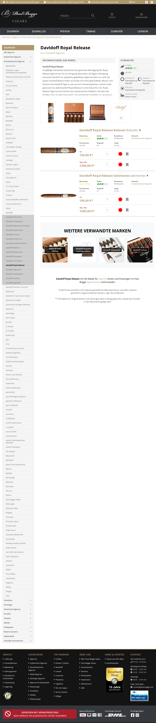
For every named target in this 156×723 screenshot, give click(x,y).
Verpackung (9, 682)
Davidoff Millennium (111, 250)
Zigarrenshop (93, 282)
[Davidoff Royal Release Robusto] (58, 150)
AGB (82, 688)
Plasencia (59, 679)
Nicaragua (8, 605)
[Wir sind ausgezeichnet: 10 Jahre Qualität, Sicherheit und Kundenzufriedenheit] (115, 680)
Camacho (59, 675)
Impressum (85, 679)
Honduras (8, 600)
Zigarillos (39, 31)
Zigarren (13, 31)
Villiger (58, 696)
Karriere (84, 671)
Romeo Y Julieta (62, 663)
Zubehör (117, 31)
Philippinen (8, 627)
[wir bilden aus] (140, 694)
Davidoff (59, 667)
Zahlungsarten (11, 671)
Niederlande (9, 636)
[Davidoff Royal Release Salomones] (58, 196)
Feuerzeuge (34, 687)
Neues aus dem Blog (115, 659)
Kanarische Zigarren (12, 609)
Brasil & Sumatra (11, 632)
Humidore (34, 691)
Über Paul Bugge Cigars (90, 659)
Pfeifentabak (35, 699)
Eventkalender (113, 663)
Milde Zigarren (36, 674)
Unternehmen (87, 667)
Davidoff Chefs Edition (55, 249)
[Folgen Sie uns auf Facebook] (146, 2)
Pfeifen (65, 31)
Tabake (91, 31)
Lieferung (8, 659)
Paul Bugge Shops (88, 663)
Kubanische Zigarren (12, 57)
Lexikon (143, 31)
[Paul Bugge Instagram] (152, 2)
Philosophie (86, 675)
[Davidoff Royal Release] (50, 112)
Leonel (58, 671)
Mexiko (7, 623)
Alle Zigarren (9, 52)
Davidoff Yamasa (140, 250)
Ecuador (7, 614)
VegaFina (59, 684)
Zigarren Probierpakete (39, 682)
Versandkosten (11, 663)
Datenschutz (86, 684)
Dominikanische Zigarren (142, 138)
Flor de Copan (61, 688)
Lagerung (8, 687)
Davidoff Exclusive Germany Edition (83, 249)
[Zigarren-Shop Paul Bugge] (19, 15)
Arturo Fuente (61, 692)
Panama (7, 618)
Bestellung (9, 667)
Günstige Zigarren (37, 678)
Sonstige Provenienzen (13, 641)
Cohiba (58, 659)
